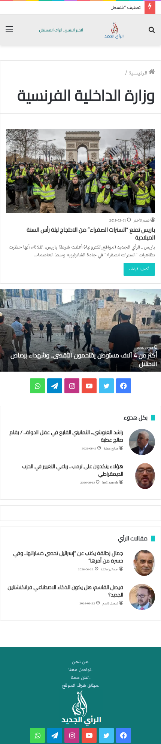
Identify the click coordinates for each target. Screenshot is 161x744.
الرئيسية (138, 73)
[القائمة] (9, 32)
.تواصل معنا (80, 669)
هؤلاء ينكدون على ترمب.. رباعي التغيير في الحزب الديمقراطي (72, 470)
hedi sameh (110, 482)
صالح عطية (111, 448)
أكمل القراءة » (139, 269)
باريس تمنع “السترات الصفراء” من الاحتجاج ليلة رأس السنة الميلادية (91, 233)
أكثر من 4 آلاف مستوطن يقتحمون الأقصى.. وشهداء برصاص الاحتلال (83, 359)
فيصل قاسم (110, 603)
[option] (80, 330)
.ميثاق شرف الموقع (80, 685)
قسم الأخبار (141, 220)
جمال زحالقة (109, 569)
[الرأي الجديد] (80, 30)
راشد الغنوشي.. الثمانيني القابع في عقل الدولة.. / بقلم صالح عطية (66, 436)
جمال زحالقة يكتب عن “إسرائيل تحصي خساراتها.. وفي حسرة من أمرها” (68, 556)
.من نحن (80, 661)
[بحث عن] (151, 32)
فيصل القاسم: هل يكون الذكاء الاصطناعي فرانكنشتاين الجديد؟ (65, 591)
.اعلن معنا (81, 677)
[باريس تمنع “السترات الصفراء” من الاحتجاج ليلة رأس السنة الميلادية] (80, 171)
